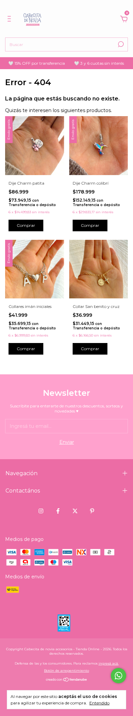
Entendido (99, 702)
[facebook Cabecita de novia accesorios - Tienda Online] (58, 511)
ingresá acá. (109, 663)
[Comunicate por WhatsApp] (118, 675)
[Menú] (10, 19)
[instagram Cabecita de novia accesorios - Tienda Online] (41, 511)
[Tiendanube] (66, 680)
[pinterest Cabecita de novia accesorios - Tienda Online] (92, 511)
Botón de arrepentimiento (66, 670)
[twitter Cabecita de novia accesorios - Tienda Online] (75, 511)
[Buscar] (120, 44)
